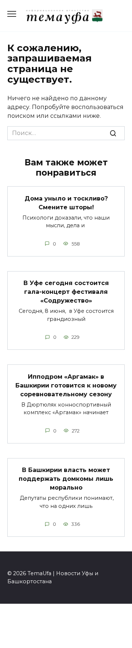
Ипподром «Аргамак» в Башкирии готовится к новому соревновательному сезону (66, 385)
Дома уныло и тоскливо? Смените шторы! (66, 202)
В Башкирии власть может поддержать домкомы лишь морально (66, 479)
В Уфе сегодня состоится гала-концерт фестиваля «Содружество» (66, 292)
